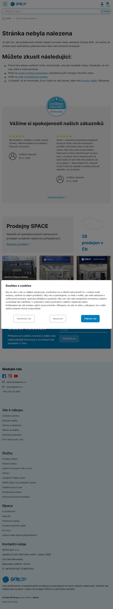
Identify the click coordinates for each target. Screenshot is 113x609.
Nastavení (58, 318)
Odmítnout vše (24, 318)
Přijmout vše (90, 318)
